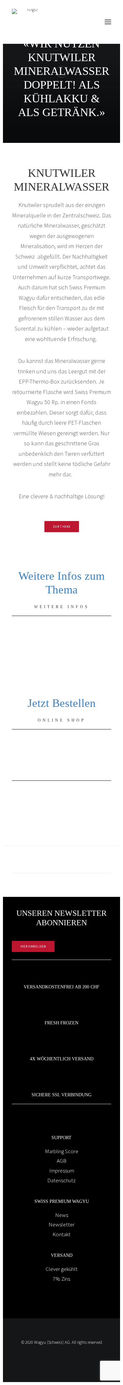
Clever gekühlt (61, 1269)
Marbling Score (61, 1151)
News (61, 1215)
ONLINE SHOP (62, 720)
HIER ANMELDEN (33, 946)
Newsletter (61, 1224)
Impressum (61, 1170)
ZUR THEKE (61, 526)
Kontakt (61, 1234)
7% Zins (61, 1278)
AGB (62, 1160)
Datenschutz (61, 1180)
